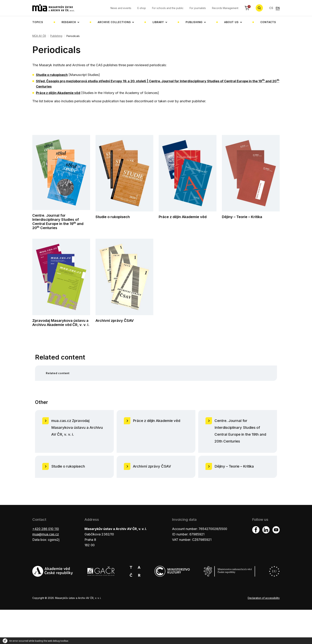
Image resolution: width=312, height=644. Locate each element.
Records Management (225, 8)
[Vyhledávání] (259, 8)
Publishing (194, 22)
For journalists (198, 8)
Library (158, 22)
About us (231, 22)
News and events (120, 8)
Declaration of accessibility (264, 597)
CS (271, 8)
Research (69, 22)
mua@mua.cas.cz (45, 534)
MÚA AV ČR (39, 35)
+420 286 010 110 (45, 529)
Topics (37, 22)
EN (278, 8)
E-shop (141, 8)
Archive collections (114, 22)
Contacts (268, 22)
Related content (58, 373)
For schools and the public (167, 8)
